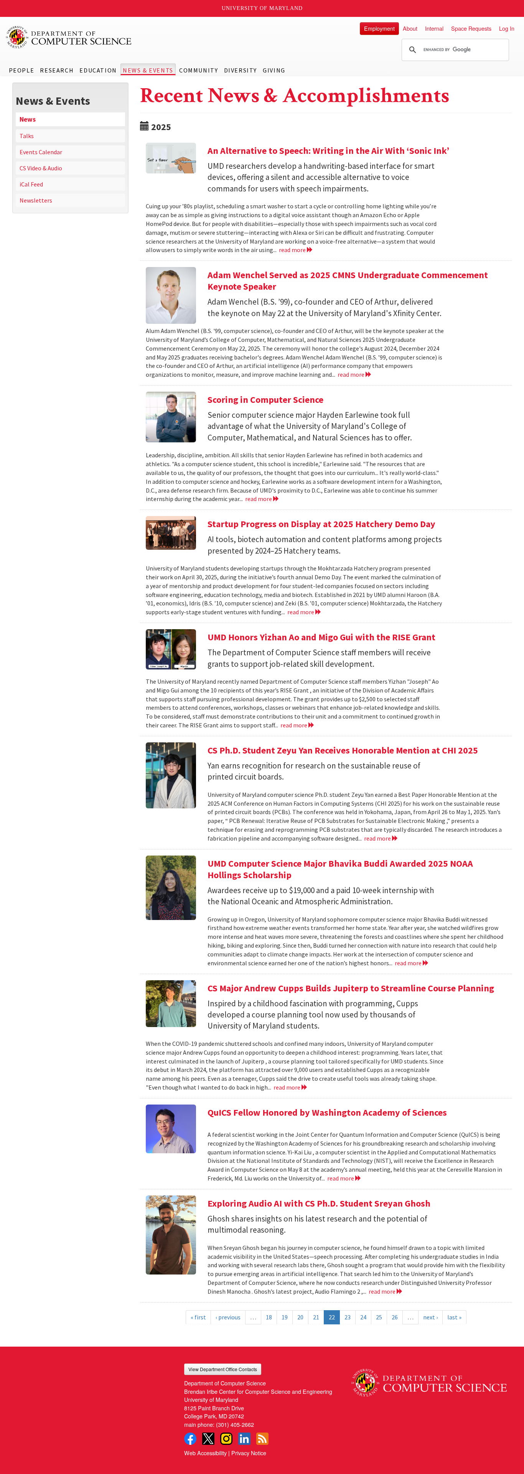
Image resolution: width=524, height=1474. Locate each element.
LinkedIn (244, 1439)
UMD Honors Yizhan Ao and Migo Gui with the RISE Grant (321, 637)
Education (98, 70)
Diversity (240, 70)
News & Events (148, 70)
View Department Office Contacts (222, 1369)
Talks (27, 136)
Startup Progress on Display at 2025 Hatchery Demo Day (321, 524)
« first (198, 1317)
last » (454, 1317)
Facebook (190, 1439)
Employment (379, 28)
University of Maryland (262, 8)
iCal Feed (31, 184)
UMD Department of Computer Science (69, 37)
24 (363, 1317)
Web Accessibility (205, 1453)
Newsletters (36, 200)
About (410, 28)
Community (198, 70)
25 (379, 1317)
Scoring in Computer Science (265, 400)
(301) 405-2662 (235, 1424)
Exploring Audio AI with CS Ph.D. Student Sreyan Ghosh (319, 1203)
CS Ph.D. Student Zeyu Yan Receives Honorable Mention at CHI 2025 (343, 750)
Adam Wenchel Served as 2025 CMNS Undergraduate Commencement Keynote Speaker (348, 280)
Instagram (226, 1439)
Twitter (208, 1439)
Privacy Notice (248, 1453)
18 (269, 1317)
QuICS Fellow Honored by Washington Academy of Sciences (327, 1112)
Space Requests (471, 28)
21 (316, 1317)
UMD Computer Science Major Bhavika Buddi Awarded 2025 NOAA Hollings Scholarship (340, 869)
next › (430, 1317)
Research (57, 70)
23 (347, 1317)
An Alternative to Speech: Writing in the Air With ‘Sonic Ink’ (328, 151)
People (22, 70)
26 (395, 1317)
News (28, 119)
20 (300, 1317)
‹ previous (228, 1317)
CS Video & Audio (41, 168)
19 (285, 1317)
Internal (434, 28)
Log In (506, 28)
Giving (274, 70)
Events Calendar (41, 152)
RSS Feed (262, 1439)
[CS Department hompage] (429, 1380)
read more (293, 250)
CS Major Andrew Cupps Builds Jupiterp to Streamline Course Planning (351, 988)
